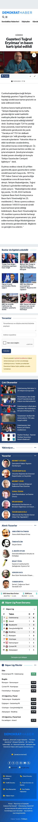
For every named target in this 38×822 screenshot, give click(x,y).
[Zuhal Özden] (6, 494)
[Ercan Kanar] (6, 504)
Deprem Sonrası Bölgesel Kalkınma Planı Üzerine (22, 485)
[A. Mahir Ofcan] (6, 553)
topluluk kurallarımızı (21, 358)
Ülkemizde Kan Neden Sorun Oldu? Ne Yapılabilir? (23, 516)
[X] (13, 763)
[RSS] (28, 763)
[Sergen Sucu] (6, 574)
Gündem (19, 35)
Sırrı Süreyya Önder (20, 531)
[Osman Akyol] (6, 584)
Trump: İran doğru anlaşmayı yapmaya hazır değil (9, 266)
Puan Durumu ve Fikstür (26, 784)
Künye (10, 803)
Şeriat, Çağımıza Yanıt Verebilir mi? (20, 586)
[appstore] (13, 768)
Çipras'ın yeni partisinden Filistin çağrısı (9, 286)
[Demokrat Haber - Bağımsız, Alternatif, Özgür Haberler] (17, 12)
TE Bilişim (24, 819)
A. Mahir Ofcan (18, 551)
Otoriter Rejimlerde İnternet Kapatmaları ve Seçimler (23, 475)
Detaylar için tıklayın (19, 657)
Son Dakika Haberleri (25, 790)
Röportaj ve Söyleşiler (21, 803)
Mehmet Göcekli (19, 461)
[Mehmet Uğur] (6, 484)
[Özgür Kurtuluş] (6, 473)
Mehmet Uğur (18, 481)
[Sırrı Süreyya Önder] (6, 533)
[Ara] (3, 17)
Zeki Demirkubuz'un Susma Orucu (22, 495)
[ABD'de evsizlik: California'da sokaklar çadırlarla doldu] (10, 298)
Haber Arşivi (10, 796)
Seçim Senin (17, 545)
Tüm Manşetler (11, 789)
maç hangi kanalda (19, 813)
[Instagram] (17, 763)
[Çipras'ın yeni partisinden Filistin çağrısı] (10, 278)
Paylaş (6, 76)
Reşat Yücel (17, 561)
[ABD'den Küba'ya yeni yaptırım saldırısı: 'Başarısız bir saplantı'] (28, 278)
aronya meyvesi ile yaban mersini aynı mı (18, 808)
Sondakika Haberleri (10, 22)
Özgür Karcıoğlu (19, 512)
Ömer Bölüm (17, 542)
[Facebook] (9, 763)
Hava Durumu (27, 776)
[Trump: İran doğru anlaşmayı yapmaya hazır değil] (10, 258)
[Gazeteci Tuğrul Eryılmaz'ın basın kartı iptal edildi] (19, 62)
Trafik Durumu (10, 783)
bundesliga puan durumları (14, 811)
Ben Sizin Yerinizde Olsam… (23, 575)
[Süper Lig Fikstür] (35, 665)
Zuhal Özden (17, 491)
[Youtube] (24, 763)
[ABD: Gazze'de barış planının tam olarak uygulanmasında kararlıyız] (28, 298)
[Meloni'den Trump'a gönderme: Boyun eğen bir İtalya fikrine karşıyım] (28, 258)
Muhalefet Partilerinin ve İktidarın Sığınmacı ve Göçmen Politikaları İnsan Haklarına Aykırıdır (24, 506)
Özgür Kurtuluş (19, 471)
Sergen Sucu (17, 572)
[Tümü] (35, 448)
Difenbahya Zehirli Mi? (26, 806)
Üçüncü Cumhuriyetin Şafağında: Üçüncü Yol (20, 565)
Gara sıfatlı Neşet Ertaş (21, 534)
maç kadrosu (28, 811)
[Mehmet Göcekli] (6, 463)
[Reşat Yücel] (6, 564)
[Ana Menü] (6, 17)
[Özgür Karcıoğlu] (6, 514)
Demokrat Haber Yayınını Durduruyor (21, 465)
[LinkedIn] (21, 763)
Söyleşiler (26, 22)
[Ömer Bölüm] (6, 543)
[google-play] (24, 768)
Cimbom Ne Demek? (10, 806)
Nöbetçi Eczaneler (7, 777)
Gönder (6, 351)
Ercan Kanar (17, 502)
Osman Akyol (17, 582)
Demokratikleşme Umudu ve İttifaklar (23, 555)
